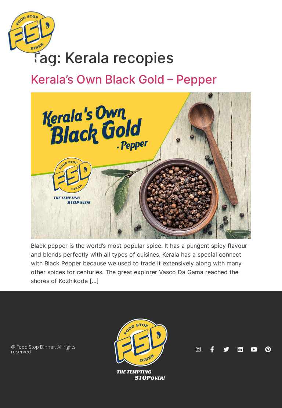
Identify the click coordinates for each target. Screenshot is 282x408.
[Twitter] (226, 349)
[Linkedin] (240, 349)
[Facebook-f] (212, 349)
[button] (269, 25)
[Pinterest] (268, 349)
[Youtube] (254, 349)
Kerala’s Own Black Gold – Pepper (124, 79)
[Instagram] (198, 349)
